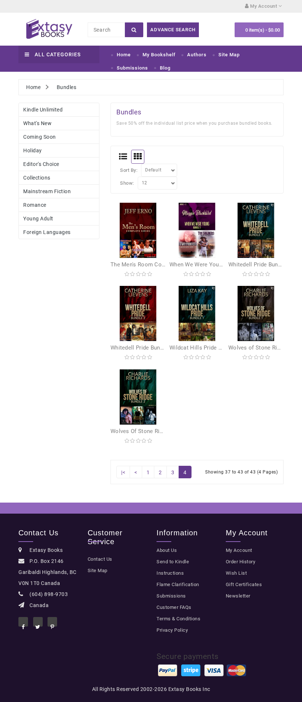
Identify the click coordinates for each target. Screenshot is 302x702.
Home (124, 54)
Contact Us (100, 559)
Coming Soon (39, 137)
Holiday (32, 150)
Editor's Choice (41, 164)
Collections (36, 178)
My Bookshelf (159, 54)
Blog (165, 68)
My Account (239, 550)
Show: (127, 183)
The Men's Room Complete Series (153, 264)
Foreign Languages (47, 232)
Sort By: (128, 170)
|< (123, 472)
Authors (197, 54)
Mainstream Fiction (47, 191)
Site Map (229, 54)
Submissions (132, 68)
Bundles (67, 87)
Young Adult (38, 218)
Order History (241, 561)
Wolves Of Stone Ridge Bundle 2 (151, 431)
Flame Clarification (178, 584)
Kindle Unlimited (43, 110)
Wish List (236, 573)
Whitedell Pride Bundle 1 (259, 264)
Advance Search (172, 29)
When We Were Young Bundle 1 (209, 264)
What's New (37, 123)
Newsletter (238, 596)
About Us (167, 550)
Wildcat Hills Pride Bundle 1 (204, 347)
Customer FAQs (174, 607)
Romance (34, 205)
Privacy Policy (172, 630)
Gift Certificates (244, 584)
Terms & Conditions (178, 618)
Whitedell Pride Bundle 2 (141, 347)
